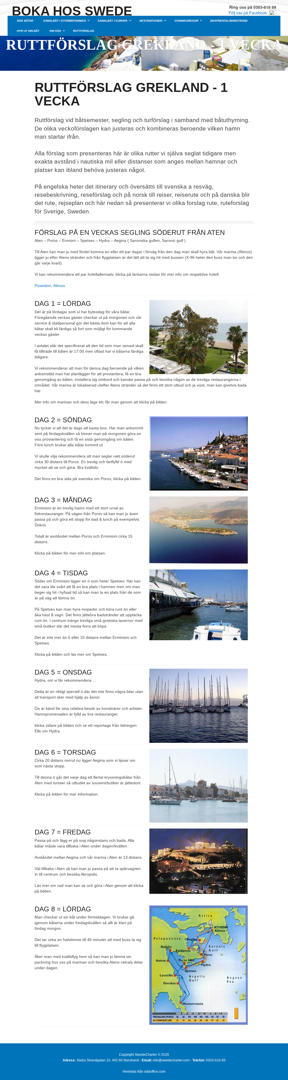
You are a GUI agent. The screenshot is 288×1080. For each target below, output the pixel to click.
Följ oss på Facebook (249, 13)
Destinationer (151, 20)
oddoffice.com (154, 1072)
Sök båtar (25, 20)
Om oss (55, 30)
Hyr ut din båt (28, 30)
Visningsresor (186, 20)
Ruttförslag (83, 30)
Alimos (59, 285)
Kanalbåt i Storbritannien (64, 20)
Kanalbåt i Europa (112, 20)
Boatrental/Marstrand (229, 20)
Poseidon (43, 285)
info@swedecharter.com (171, 1060)
